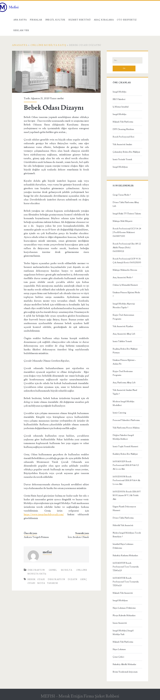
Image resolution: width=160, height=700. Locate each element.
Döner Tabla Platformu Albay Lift (126, 204)
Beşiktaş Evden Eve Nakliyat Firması (125, 351)
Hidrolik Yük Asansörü (123, 525)
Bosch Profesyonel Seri (123, 137)
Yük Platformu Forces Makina (126, 428)
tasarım (52, 583)
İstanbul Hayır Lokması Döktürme (123, 546)
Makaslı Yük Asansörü (123, 593)
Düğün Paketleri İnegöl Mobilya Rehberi (123, 437)
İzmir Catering (119, 413)
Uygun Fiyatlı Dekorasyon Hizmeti (124, 508)
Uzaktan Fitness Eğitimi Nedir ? (126, 294)
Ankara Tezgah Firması (36, 537)
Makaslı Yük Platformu (123, 122)
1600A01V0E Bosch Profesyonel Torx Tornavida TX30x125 (126, 582)
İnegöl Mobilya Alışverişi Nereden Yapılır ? (124, 306)
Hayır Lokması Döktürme (124, 608)
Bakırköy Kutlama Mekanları (125, 555)
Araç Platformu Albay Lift (124, 382)
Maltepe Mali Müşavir (122, 221)
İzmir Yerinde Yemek (122, 159)
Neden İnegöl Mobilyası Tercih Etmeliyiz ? (127, 535)
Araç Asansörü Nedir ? (123, 277)
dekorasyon (56, 579)
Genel (53, 570)
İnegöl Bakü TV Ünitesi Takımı (127, 213)
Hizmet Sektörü (79, 20)
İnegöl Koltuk (55, 20)
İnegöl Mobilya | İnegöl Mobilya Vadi (123, 632)
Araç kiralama (104, 20)
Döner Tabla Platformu (123, 518)
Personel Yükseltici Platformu (126, 420)
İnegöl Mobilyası (120, 167)
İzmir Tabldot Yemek (122, 341)
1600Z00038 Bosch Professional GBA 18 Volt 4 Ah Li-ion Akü (126, 480)
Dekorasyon (36, 570)
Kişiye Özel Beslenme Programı (123, 373)
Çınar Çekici (118, 657)
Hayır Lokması (119, 649)
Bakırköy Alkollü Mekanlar (124, 664)
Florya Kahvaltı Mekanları (124, 615)
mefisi (60, 98)
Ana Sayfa (20, 20)
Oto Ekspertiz (127, 20)
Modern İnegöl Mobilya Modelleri (123, 403)
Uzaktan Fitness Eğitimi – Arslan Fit (124, 362)
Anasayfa (20, 45)
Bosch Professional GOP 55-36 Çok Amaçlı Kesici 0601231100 (127, 261)
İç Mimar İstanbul (120, 107)
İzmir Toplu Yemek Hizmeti (125, 446)
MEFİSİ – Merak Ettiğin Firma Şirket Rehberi (80, 696)
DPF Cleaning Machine (123, 129)
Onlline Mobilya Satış (48, 45)
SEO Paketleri (119, 99)
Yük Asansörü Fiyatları (123, 326)
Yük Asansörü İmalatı (122, 144)
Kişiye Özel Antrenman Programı (123, 317)
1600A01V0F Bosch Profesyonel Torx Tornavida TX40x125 (126, 567)
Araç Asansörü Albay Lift (124, 334)
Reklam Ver (21, 30)
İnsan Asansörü (120, 623)
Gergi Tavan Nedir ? (122, 195)
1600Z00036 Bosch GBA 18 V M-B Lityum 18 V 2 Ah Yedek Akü (127, 495)
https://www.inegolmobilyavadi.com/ (44, 514)
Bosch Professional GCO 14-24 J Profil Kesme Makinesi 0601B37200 (127, 232)
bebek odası (36, 579)
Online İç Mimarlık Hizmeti (125, 285)
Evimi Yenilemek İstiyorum (125, 672)
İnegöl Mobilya (119, 92)
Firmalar (36, 20)
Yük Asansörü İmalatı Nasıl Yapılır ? (125, 392)
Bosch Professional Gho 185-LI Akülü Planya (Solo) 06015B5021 (127, 248)
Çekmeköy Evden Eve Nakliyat (126, 152)
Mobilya (66, 570)
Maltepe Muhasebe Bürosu (125, 270)
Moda (41, 583)
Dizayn (72, 579)
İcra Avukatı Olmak (78, 537)
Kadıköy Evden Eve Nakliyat (125, 454)
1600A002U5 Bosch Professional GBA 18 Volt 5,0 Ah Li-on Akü (126, 465)
